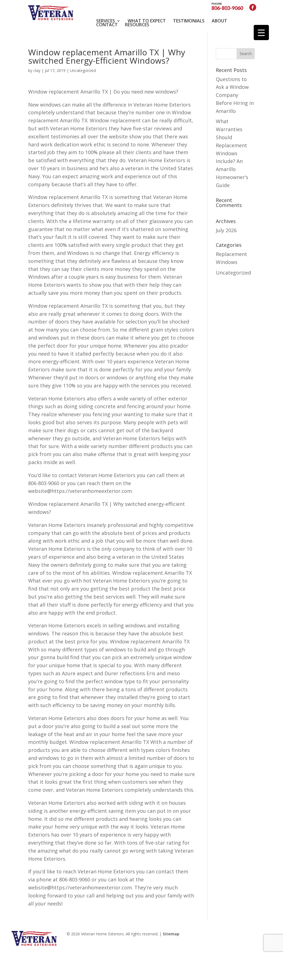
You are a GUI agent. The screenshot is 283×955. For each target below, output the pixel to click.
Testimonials (189, 21)
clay (36, 70)
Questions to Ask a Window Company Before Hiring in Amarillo (235, 95)
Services (105, 21)
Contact (107, 25)
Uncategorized (233, 272)
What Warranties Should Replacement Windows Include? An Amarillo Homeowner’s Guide (232, 153)
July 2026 (226, 230)
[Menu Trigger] (261, 32)
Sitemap (171, 933)
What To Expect (147, 21)
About (219, 21)
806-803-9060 (227, 6)
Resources (137, 25)
